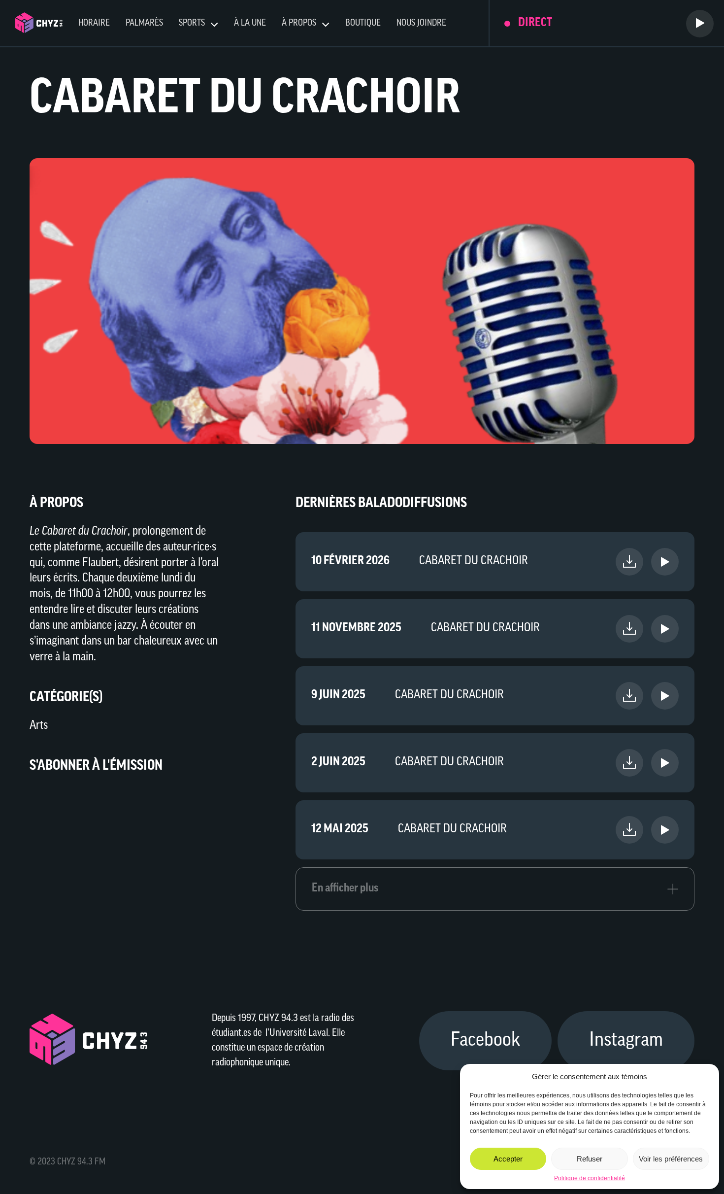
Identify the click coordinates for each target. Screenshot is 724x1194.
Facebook (485, 1041)
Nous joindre (421, 23)
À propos (299, 23)
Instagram (626, 1041)
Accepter (508, 1159)
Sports (192, 23)
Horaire (94, 23)
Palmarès (144, 23)
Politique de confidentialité (589, 1178)
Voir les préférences (671, 1159)
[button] (704, 1076)
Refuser (589, 1159)
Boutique (363, 23)
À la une (250, 23)
